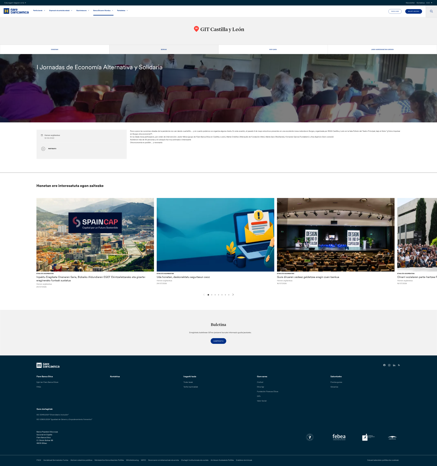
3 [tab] (215, 294)
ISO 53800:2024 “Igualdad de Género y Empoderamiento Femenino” (64, 419)
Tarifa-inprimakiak (190, 387)
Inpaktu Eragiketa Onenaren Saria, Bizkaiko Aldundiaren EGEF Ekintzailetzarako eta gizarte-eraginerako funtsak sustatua (91, 278)
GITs (258, 396)
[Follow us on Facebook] (384, 365)
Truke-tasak (188, 382)
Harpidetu (218, 341)
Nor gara (273, 49)
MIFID (143, 460)
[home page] (16, 11)
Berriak (164, 49)
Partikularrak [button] (37, 10)
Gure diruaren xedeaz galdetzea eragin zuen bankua (308, 277)
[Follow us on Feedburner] (399, 365)
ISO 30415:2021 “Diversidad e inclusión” (53, 415)
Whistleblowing (132, 460)
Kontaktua (421, 3)
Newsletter (410, 3)
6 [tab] (225, 294)
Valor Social (262, 401)
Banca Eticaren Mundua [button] (101, 10)
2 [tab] (211, 294)
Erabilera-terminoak (244, 460)
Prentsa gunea (336, 382)
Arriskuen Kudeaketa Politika (222, 460)
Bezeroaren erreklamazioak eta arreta (163, 460)
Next (233, 295)
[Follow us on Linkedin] (394, 365)
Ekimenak (54, 49)
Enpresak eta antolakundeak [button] (59, 10)
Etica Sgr (260, 387)
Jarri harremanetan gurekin (382, 49)
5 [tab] (221, 294)
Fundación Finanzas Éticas (267, 391)
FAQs (39, 387)
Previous (204, 294)
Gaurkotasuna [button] (81, 10)
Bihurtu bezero (413, 11)
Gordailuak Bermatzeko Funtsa (55, 460)
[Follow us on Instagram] (389, 365)
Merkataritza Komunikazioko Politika (109, 460)
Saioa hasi (395, 11)
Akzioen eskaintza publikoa (81, 460)
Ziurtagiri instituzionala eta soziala (194, 460)
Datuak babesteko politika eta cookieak (383, 460)
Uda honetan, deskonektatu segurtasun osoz (183, 277)
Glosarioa (334, 387)
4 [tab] (218, 294)
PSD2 (39, 460)
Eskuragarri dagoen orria (14, 3)
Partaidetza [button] (121, 10)
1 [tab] (208, 294)
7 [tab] (228, 294)
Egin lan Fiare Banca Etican (47, 382)
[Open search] (431, 11)
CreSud (260, 382)
